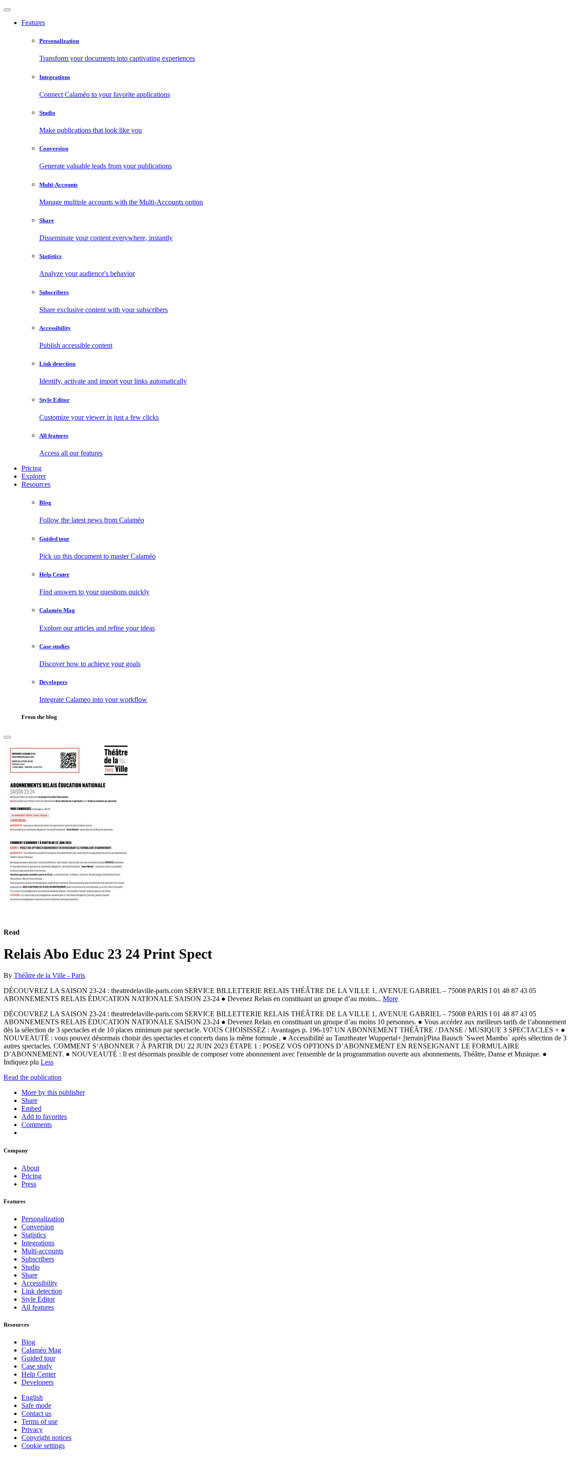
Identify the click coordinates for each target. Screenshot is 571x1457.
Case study (36, 1366)
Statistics (33, 1235)
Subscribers (37, 1259)
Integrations (37, 1243)
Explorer (33, 476)
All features (37, 1307)
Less (47, 1062)
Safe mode (36, 1405)
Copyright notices (46, 1437)
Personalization (42, 1219)
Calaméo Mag (41, 1350)
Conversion (37, 1227)
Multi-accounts (42, 1251)
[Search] (7, 737)
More (390, 998)
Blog (28, 1342)
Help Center (38, 1374)
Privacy (32, 1429)
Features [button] (33, 22)
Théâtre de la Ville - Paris (49, 975)
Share (29, 1275)
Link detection (41, 1291)
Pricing (31, 468)
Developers (37, 1382)
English (32, 1397)
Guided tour (38, 1358)
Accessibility (39, 1283)
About (30, 1168)
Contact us (36, 1413)
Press (28, 1184)
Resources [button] (35, 484)
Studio (30, 1267)
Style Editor (38, 1299)
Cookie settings (43, 1445)
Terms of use (39, 1421)
